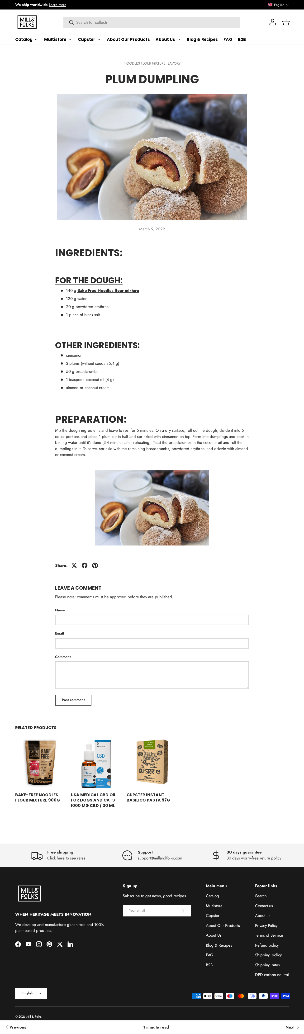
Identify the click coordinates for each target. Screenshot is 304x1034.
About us (262, 916)
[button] (278, 4)
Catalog (24, 39)
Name (60, 610)
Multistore (55, 39)
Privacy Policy (266, 925)
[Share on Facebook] (84, 565)
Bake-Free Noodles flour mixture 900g (37, 797)
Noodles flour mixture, (145, 63)
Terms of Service (269, 935)
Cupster (86, 39)
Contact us (264, 906)
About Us (165, 39)
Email (59, 633)
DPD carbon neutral (272, 975)
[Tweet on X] (74, 565)
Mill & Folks (33, 1016)
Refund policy (267, 945)
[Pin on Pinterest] (95, 565)
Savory (173, 63)
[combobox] (151, 22)
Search (261, 896)
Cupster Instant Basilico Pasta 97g (148, 797)
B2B (242, 39)
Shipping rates (267, 965)
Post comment (73, 699)
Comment (63, 656)
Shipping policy (268, 955)
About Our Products (128, 39)
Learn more (57, 4)
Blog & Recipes (202, 39)
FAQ (227, 39)
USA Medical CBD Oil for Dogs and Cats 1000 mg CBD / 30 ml (93, 800)
